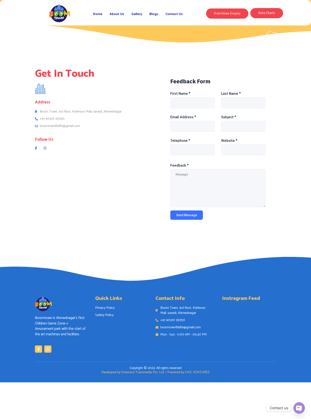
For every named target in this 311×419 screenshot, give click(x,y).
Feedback (179, 165)
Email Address (183, 117)
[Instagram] (47, 349)
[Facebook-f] (38, 349)
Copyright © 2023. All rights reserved (155, 368)
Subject (228, 117)
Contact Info (170, 298)
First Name (180, 93)
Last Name (231, 93)
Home (97, 14)
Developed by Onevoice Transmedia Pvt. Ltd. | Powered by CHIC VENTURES (155, 372)
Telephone (180, 140)
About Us (117, 14)
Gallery (136, 14)
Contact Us (174, 14)
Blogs (153, 14)
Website (229, 140)
